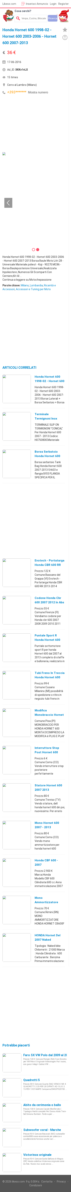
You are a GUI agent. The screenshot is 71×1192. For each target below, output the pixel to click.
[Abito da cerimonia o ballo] (11, 1112)
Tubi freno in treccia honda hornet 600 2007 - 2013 (50, 677)
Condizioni (35, 1185)
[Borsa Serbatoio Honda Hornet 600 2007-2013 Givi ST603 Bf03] (16, 463)
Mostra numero (38, 92)
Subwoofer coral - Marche (42, 1130)
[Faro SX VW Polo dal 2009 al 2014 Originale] (11, 1062)
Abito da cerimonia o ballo (42, 1105)
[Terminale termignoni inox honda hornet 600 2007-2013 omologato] (16, 426)
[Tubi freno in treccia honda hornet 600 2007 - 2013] (16, 684)
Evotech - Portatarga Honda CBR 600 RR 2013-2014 (49, 565)
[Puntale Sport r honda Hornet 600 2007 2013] (16, 647)
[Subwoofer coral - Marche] (11, 1137)
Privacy (61, 1181)
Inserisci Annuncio (37, 3)
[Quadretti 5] (11, 1087)
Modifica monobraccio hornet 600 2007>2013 (49, 715)
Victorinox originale (37, 1155)
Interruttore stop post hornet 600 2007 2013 (47, 752)
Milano (25, 285)
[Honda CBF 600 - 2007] (16, 872)
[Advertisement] (30, 124)
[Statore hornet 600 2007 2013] (16, 797)
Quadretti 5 (31, 1080)
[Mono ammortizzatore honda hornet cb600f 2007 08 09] (16, 909)
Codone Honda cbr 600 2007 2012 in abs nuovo (49, 602)
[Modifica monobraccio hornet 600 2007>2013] (16, 722)
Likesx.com (9, 3)
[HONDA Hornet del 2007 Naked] (16, 947)
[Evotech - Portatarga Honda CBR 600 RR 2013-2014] (16, 572)
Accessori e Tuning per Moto (33, 289)
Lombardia (36, 285)
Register (63, 3)
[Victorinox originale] (11, 1162)
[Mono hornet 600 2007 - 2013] (16, 834)
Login (53, 3)
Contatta (46, 1181)
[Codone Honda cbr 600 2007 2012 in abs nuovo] (16, 610)
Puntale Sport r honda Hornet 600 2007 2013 (47, 640)
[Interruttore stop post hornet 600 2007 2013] (16, 759)
